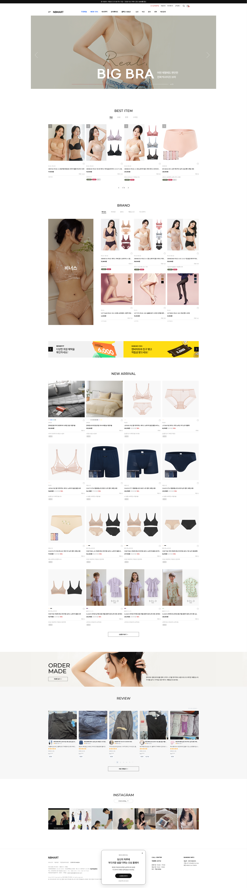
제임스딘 (131, 212)
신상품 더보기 (123, 634)
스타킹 (135, 117)
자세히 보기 (57, 679)
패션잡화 (163, 12)
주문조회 (163, 6)
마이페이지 (170, 6)
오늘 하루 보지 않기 (123, 880)
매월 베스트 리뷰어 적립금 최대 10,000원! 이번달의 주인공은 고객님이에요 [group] (123, 2)
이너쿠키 (142, 212)
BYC (122, 212)
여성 (143, 12)
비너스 (104, 212)
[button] (38, 55)
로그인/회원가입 (155, 6)
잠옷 (149, 12)
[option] (123, 155)
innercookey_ (123, 801)
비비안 (113, 212)
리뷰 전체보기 (123, 769)
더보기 (70, 276)
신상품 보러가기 (123, 876)
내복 (155, 12)
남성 (137, 12)
